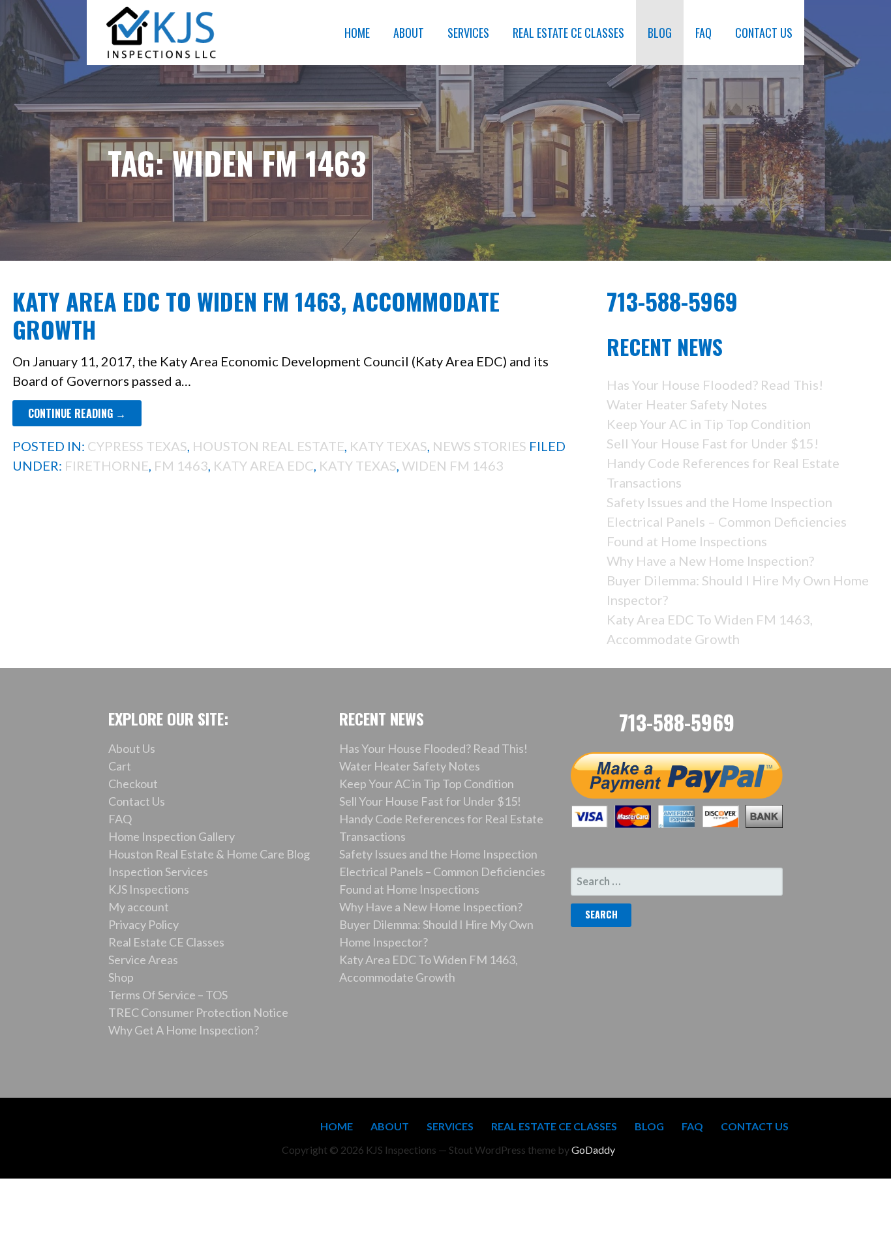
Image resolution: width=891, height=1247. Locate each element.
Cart (119, 766)
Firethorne (107, 465)
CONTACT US (764, 32)
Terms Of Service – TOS (168, 995)
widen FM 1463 (453, 465)
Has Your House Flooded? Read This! (715, 384)
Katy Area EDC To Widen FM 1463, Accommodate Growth (256, 315)
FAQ (703, 32)
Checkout (133, 783)
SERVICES (468, 32)
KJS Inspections (148, 889)
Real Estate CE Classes (166, 942)
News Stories (479, 446)
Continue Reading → (77, 413)
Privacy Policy (143, 924)
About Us (131, 748)
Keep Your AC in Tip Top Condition (709, 424)
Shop (121, 977)
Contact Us (136, 801)
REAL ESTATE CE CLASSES (568, 32)
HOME (357, 32)
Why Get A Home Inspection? (183, 1030)
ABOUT (408, 32)
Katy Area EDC (263, 465)
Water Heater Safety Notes (687, 404)
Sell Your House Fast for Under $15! (713, 443)
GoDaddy (593, 1149)
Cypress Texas (137, 446)
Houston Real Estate (268, 446)
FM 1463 (181, 465)
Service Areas (143, 959)
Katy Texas (388, 446)
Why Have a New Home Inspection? (710, 560)
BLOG (660, 32)
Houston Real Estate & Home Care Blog (209, 854)
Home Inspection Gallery (171, 836)
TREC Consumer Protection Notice (198, 1012)
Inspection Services (158, 871)
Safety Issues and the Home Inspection (719, 502)
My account (138, 907)
